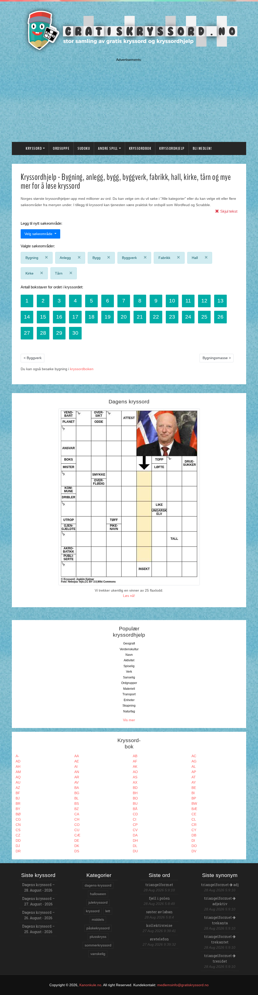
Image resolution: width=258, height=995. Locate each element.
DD (18, 840)
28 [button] (43, 333)
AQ (18, 777)
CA (76, 814)
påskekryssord (98, 928)
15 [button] (43, 317)
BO (135, 798)
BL (76, 798)
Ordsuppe (61, 148)
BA (76, 788)
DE (76, 840)
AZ (18, 788)
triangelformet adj (220, 884)
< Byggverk (33, 358)
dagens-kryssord (98, 885)
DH (135, 840)
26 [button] (220, 317)
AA (76, 756)
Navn (129, 655)
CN (18, 825)
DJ (18, 846)
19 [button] (108, 317)
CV (135, 830)
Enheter (129, 700)
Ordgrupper (129, 683)
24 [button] (188, 317)
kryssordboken (81, 369)
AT (193, 777)
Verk (129, 671)
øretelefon (159, 939)
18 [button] (91, 317)
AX (135, 782)
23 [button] (172, 317)
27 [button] (27, 333)
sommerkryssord (98, 945)
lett (107, 911)
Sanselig (129, 677)
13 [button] (220, 300)
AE (76, 761)
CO (77, 825)
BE (193, 788)
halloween (98, 894)
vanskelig (97, 954)
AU (18, 782)
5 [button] (91, 300)
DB (193, 835)
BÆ (194, 809)
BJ (18, 798)
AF (135, 761)
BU (135, 803)
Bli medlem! (202, 148)
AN (76, 772)
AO (135, 772)
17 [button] (75, 317)
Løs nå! (129, 596)
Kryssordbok (140, 148)
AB (135, 756)
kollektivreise (159, 925)
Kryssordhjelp (172, 148)
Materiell (129, 689)
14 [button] (27, 317)
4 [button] (75, 300)
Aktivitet (129, 660)
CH (76, 819)
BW (194, 803)
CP (135, 825)
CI (134, 819)
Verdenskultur (129, 649)
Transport (129, 694)
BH (135, 793)
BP (193, 798)
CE (193, 814)
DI (193, 840)
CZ (18, 835)
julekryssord (98, 902)
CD (135, 814)
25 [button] (204, 317)
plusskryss (98, 937)
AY (193, 782)
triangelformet (159, 884)
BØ (18, 814)
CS (18, 830)
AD (18, 761)
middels (98, 919)
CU (76, 830)
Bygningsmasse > (217, 358)
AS (135, 777)
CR (194, 825)
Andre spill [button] (108, 148)
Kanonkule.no (90, 985)
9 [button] (155, 300)
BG (76, 793)
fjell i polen (159, 898)
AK (135, 766)
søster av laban (159, 911)
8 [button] (139, 300)
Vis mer (129, 720)
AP (193, 772)
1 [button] (26, 300)
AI (76, 766)
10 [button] (172, 300)
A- (17, 756)
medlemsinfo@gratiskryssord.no (183, 985)
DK (76, 846)
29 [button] (59, 333)
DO (194, 846)
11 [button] (188, 300)
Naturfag (129, 711)
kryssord (93, 911)
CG (18, 819)
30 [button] (75, 333)
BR (18, 803)
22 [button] (156, 317)
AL (193, 766)
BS (76, 803)
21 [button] (140, 317)
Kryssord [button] (34, 148)
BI (193, 793)
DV (193, 851)
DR (18, 851)
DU (135, 851)
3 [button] (59, 300)
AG (194, 761)
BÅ (135, 809)
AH (18, 766)
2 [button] (43, 300)
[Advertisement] (129, 99)
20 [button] (124, 317)
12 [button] (204, 300)
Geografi (129, 643)
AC (193, 756)
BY (18, 809)
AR (76, 777)
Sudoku (84, 148)
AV (76, 782)
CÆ (77, 835)
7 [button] (123, 300)
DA (135, 835)
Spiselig (129, 666)
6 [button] (107, 300)
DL (135, 846)
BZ (76, 809)
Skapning (129, 705)
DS (76, 851)
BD (135, 788)
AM (18, 772)
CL (193, 819)
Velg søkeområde (38, 234)
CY (193, 830)
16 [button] (59, 317)
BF (18, 793)
